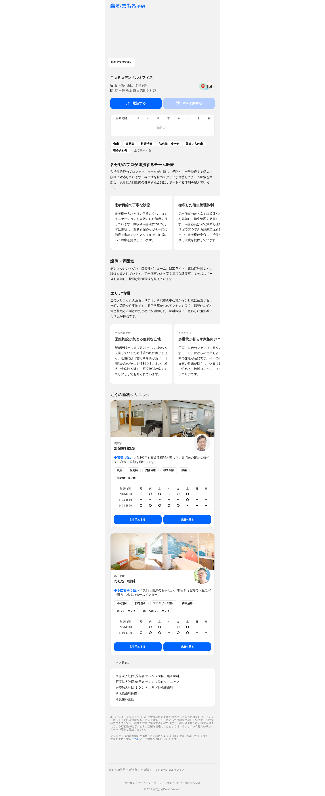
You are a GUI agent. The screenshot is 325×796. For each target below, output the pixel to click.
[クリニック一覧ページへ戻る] (127, 6)
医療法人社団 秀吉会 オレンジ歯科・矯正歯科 (147, 676)
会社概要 (130, 783)
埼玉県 (121, 769)
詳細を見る (187, 519)
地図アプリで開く (121, 62)
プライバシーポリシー (151, 783)
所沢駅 (145, 769)
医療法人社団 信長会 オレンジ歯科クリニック (147, 682)
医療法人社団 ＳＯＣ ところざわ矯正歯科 (144, 687)
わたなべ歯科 (124, 581)
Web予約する (192, 103)
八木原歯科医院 (126, 693)
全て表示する (142, 150)
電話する (139, 103)
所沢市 (133, 769)
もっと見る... (121, 662)
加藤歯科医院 (124, 448)
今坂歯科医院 (125, 699)
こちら (136, 739)
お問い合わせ (174, 783)
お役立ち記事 (192, 783)
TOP (111, 769)
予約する (140, 519)
